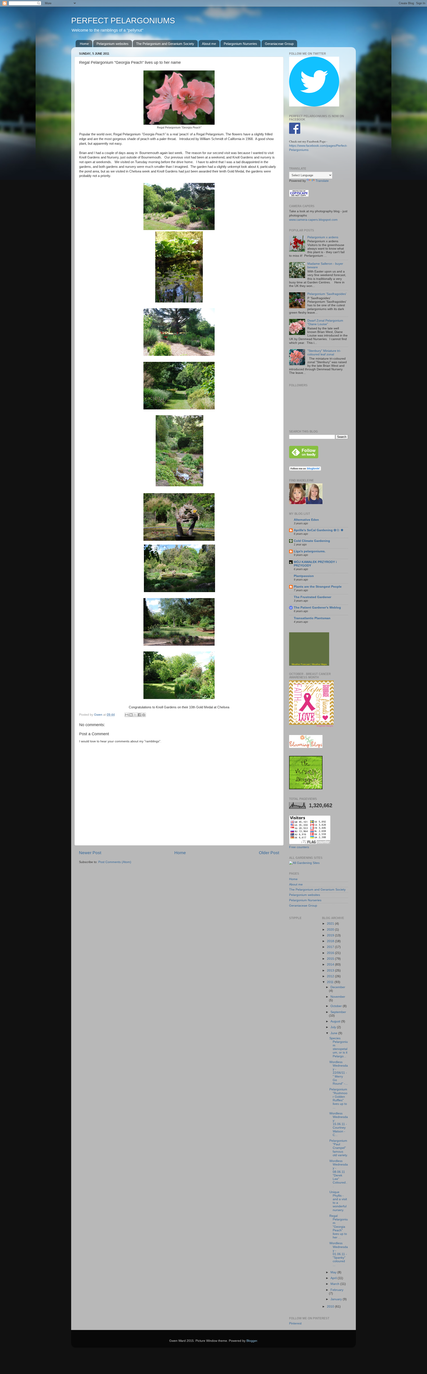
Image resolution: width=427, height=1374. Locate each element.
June (334, 1033)
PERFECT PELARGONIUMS (123, 20)
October (336, 1006)
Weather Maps (319, 664)
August (335, 1021)
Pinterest (295, 1323)
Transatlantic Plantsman (312, 618)
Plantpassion (304, 576)
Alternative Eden (306, 519)
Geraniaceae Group (279, 44)
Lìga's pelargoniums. (310, 551)
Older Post (269, 852)
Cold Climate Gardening (312, 541)
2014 (331, 964)
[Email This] (127, 715)
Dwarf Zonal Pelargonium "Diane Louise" (325, 322)
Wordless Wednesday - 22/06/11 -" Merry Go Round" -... (338, 1072)
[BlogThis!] (131, 715)
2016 (331, 953)
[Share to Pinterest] (143, 715)
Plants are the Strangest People (318, 586)
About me (209, 44)
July (333, 1027)
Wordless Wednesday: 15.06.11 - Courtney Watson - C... (338, 1124)
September (338, 1012)
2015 (331, 958)
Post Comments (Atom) (114, 862)
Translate (322, 180)
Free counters (299, 847)
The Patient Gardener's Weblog (317, 607)
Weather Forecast (301, 664)
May (333, 1272)
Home (84, 44)
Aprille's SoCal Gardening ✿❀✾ (318, 530)
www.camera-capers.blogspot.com (313, 219)
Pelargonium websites (113, 44)
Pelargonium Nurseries (240, 44)
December (337, 987)
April (334, 1278)
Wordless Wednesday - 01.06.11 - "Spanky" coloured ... (338, 1254)
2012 (331, 976)
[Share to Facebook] (139, 715)
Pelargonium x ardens (322, 237)
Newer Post (90, 852)
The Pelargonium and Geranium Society (165, 44)
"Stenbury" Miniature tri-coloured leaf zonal (324, 352)
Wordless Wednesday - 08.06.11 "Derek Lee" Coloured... (338, 1173)
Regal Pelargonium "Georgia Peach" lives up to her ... (338, 1226)
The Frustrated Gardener (312, 597)
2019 (331, 935)
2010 (331, 1306)
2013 (331, 970)
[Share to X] (135, 715)
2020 (331, 929)
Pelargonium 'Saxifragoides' (326, 294)
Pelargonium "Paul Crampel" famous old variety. (338, 1148)
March (335, 1284)
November (337, 996)
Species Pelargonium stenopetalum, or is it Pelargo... (338, 1047)
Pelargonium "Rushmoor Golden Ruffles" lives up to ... (338, 1098)
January (336, 1299)
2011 (330, 982)
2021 (331, 923)
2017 (331, 947)
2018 (331, 941)
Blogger (251, 1340)
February (336, 1290)
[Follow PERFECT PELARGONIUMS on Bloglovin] (305, 469)
